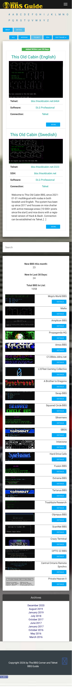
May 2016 (36, 633)
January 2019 (36, 612)
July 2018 (36, 616)
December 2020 (36, 605)
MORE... (54, 125)
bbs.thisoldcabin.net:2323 (45, 166)
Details (60, 302)
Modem (24, 37)
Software (60, 37)
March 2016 (36, 637)
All (13, 37)
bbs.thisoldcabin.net (45, 173)
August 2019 (36, 608)
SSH (47, 37)
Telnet (45, 114)
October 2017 (36, 619)
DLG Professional (45, 107)
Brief (7, 30)
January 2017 (36, 626)
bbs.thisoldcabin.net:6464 (45, 101)
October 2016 (36, 630)
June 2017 (36, 623)
